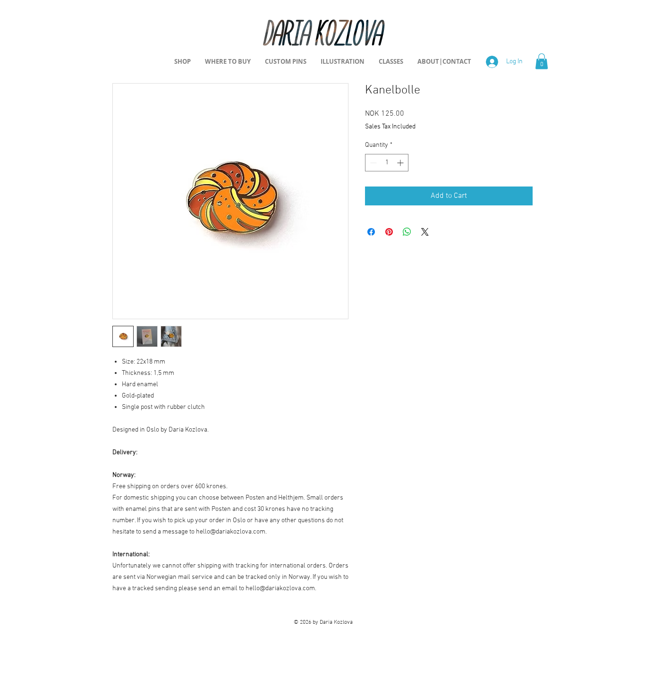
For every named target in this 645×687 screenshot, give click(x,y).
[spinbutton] (386, 162)
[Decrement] (372, 162)
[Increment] (401, 162)
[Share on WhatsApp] (407, 231)
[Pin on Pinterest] (389, 231)
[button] (541, 61)
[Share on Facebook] (371, 231)
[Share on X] (425, 231)
